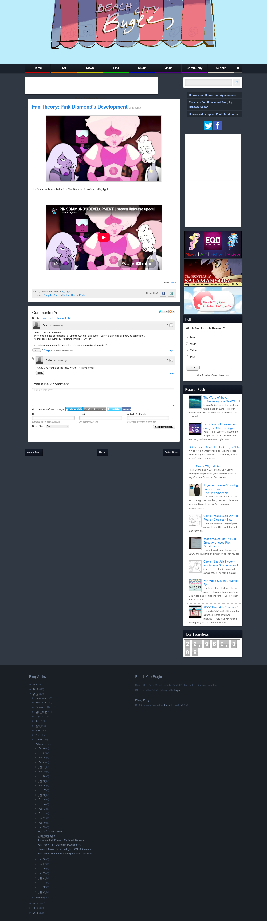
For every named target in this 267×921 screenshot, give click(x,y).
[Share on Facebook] (163, 293)
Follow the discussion (172, 311)
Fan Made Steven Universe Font (220, 582)
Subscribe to (39, 426)
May (38, 730)
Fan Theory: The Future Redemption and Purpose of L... (67, 853)
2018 (35, 693)
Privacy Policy (142, 700)
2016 (35, 908)
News (90, 68)
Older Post (171, 452)
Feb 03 (42, 882)
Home (38, 68)
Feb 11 (42, 818)
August (39, 716)
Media (168, 68)
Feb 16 (42, 794)
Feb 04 (42, 877)
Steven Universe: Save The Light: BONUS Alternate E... (66, 849)
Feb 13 (42, 808)
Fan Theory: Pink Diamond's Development (79, 106)
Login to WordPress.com (94, 409)
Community (195, 68)
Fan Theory (72, 295)
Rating (51, 318)
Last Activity (63, 318)
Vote (192, 367)
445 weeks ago (57, 325)
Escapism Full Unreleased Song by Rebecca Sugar (219, 426)
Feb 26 (42, 757)
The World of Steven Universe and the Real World (221, 399)
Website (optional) (136, 414)
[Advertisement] (91, 85)
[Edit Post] (73, 291)
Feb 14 (42, 804)
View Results (203, 375)
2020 (35, 684)
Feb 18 (42, 785)
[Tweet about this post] (171, 293)
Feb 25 (42, 762)
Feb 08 (42, 859)
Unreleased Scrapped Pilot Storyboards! (214, 114)
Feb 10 (42, 822)
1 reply (48, 350)
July (38, 721)
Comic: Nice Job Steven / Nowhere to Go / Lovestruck (221, 563)
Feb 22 (42, 771)
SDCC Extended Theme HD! (221, 607)
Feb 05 (42, 873)
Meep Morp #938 (46, 835)
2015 (35, 912)
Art (64, 68)
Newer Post (34, 452)
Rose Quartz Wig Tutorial (204, 466)
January (40, 897)
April (38, 735)
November (41, 702)
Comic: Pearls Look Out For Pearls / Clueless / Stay (220, 517)
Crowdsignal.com (220, 375)
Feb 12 (42, 813)
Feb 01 (42, 891)
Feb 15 (42, 799)
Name (35, 414)
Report (172, 350)
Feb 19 (42, 780)
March (39, 739)
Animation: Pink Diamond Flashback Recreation (62, 840)
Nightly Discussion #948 (50, 831)
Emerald (173, 282)
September (41, 711)
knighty (178, 690)
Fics (116, 68)
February (40, 744)
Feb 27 (42, 753)
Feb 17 (42, 790)
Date (44, 318)
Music (142, 68)
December (41, 698)
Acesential (169, 705)
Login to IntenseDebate (74, 409)
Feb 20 (42, 776)
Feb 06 (42, 868)
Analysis (48, 295)
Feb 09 (42, 827)
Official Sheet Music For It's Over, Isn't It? (214, 447)
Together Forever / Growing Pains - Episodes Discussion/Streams (220, 489)
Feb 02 (42, 887)
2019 (35, 689)
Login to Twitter (114, 409)
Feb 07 (42, 864)
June (38, 725)
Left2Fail (184, 705)
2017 (35, 903)
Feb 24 (42, 766)
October (40, 707)
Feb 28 (42, 748)
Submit (221, 68)
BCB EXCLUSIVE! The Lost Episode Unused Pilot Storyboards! (220, 542)
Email (82, 414)
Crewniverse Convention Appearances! (213, 95)
